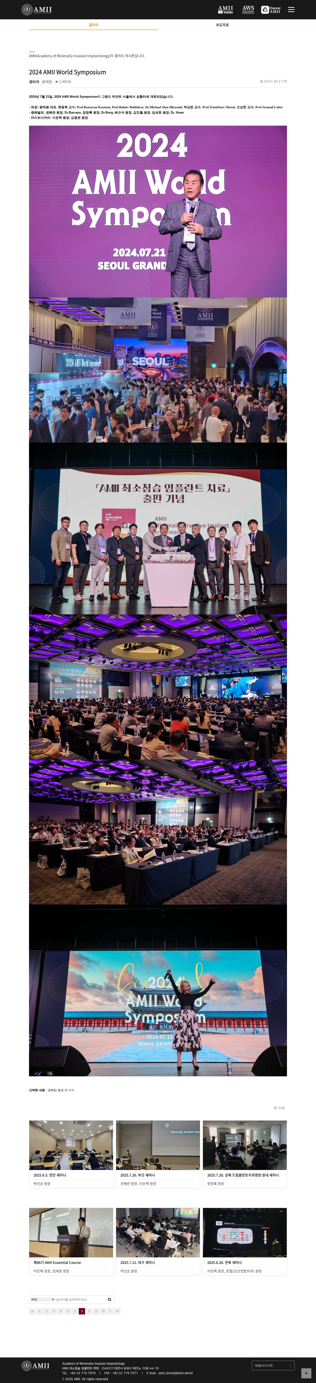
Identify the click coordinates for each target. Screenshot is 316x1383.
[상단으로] (306, 1373)
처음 (32, 1311)
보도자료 (222, 24)
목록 (281, 1108)
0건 (49, 82)
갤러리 (93, 24)
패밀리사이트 (264, 1365)
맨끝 (117, 1311)
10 (103, 1311)
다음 (110, 1311)
